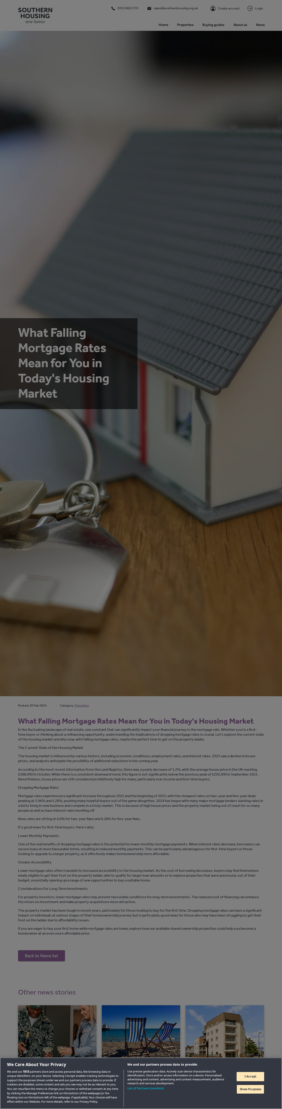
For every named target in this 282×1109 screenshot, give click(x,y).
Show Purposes (251, 1089)
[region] (141, 1083)
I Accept (250, 1076)
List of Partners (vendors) (145, 1088)
